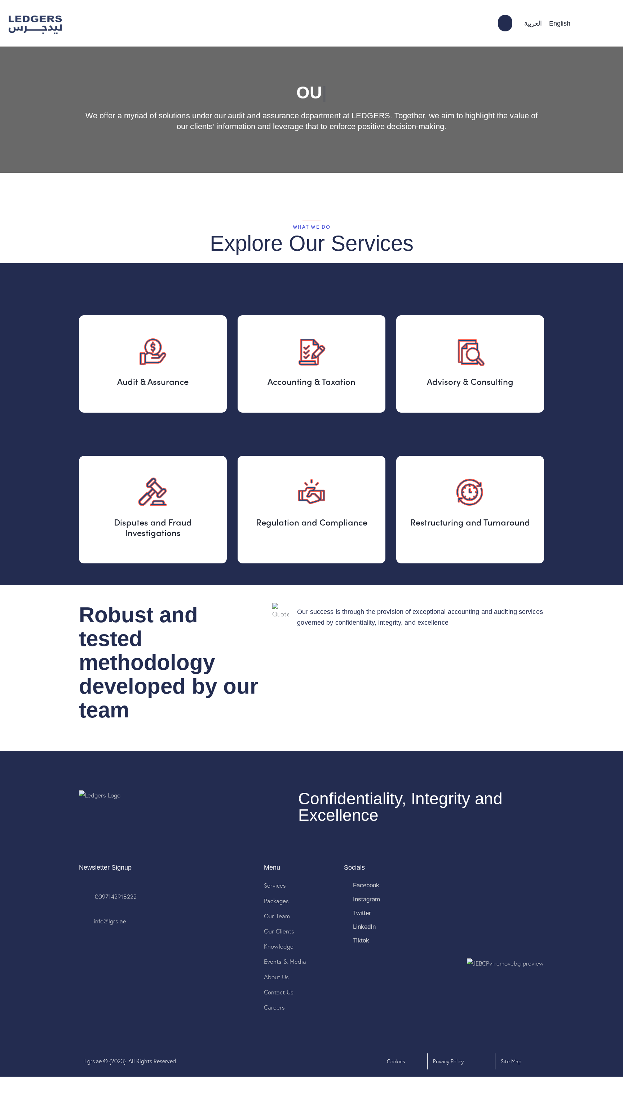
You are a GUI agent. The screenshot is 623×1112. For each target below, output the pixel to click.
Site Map (511, 1061)
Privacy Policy (448, 1061)
